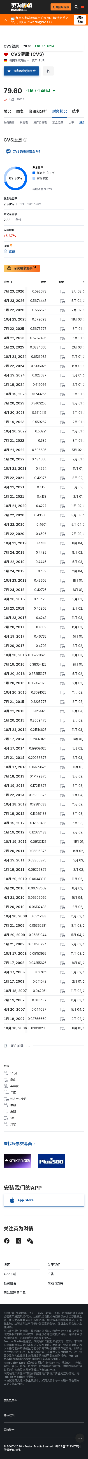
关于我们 (54, 1265)
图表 (19, 111)
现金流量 (57, 122)
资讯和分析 (38, 111)
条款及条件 (10, 1400)
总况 (7, 111)
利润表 (24, 122)
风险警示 (9, 1429)
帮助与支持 (55, 1283)
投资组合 (10, 1283)
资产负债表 (40, 122)
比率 (71, 122)
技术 (75, 111)
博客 (7, 1265)
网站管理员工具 (15, 1293)
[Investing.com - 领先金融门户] (21, 7)
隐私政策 (9, 1415)
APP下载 (10, 1274)
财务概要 (9, 122)
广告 (51, 1274)
